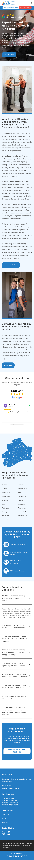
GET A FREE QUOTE (25, 7)
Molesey (4, 512)
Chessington (22, 496)
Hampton (21, 485)
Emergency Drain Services (10, 802)
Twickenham (22, 508)
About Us (4, 822)
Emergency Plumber (8, 798)
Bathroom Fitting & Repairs (10, 804)
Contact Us (5, 814)
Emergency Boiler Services (10, 800)
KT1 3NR (5, 519)
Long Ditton (21, 504)
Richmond (5, 500)
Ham (3, 504)
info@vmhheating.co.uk (11, 788)
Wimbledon (5, 515)
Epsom (20, 492)
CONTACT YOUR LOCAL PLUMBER (17, 751)
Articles (4, 818)
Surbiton (4, 488)
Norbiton (4, 485)
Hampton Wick (22, 488)
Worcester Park (22, 515)
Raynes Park (6, 496)
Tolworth (20, 500)
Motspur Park (22, 512)
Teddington (5, 508)
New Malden (6, 492)
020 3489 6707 (7, 785)
